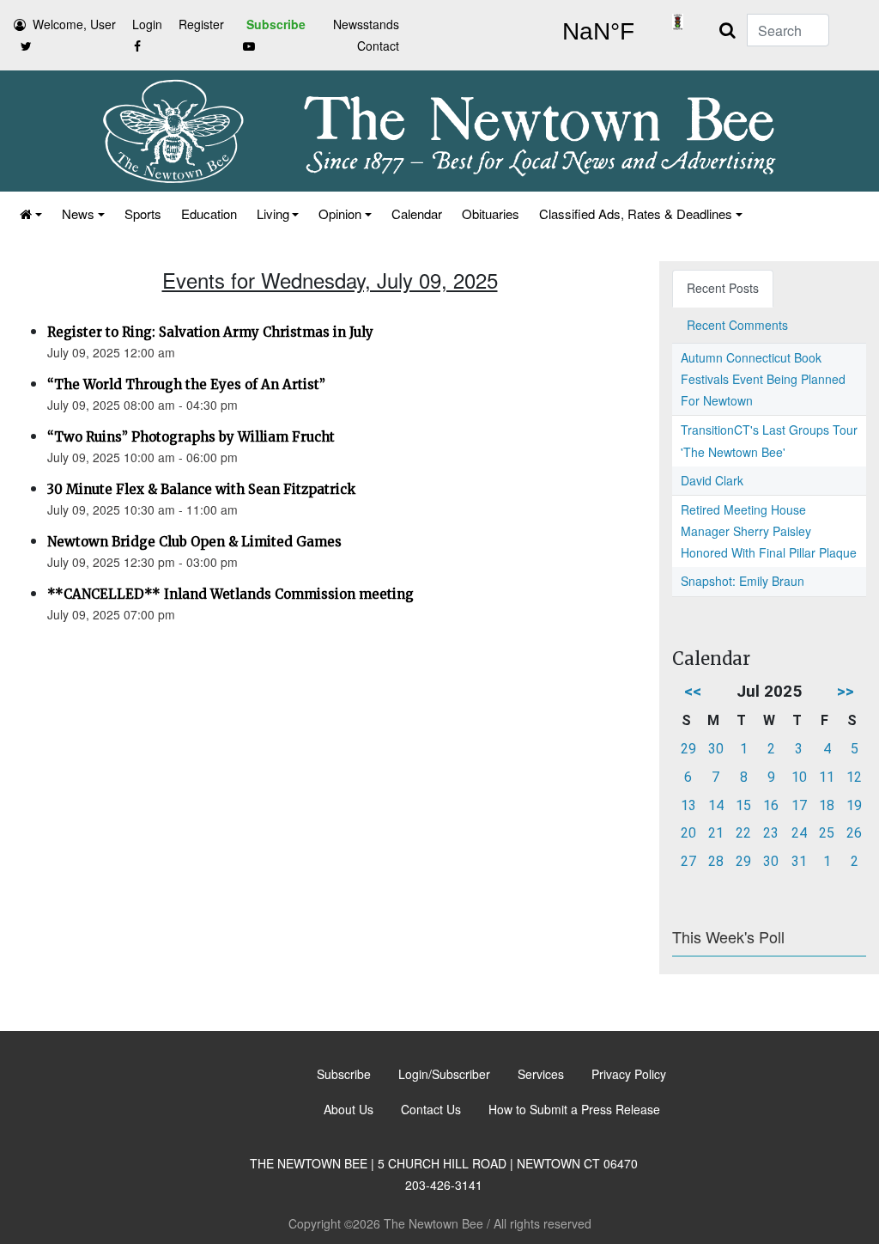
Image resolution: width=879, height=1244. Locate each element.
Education (209, 213)
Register (201, 24)
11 (826, 777)
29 (688, 749)
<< (692, 691)
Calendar (416, 213)
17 (799, 805)
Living (273, 213)
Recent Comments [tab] (737, 324)
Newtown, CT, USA (597, 31)
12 (854, 777)
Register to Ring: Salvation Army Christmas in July (210, 332)
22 (743, 833)
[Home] (29, 213)
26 (854, 833)
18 (826, 805)
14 (716, 805)
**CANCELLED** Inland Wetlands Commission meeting (230, 594)
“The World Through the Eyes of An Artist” (186, 384)
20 (688, 833)
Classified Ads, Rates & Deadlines (635, 213)
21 (716, 833)
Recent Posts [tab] (723, 287)
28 (716, 861)
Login (147, 24)
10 (799, 777)
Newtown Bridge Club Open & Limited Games (194, 542)
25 (826, 833)
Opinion (339, 213)
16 (771, 805)
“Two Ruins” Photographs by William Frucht (191, 437)
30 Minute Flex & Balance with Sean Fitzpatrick (201, 489)
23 (771, 833)
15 (743, 805)
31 (799, 861)
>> (845, 691)
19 (854, 805)
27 (688, 861)
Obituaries (490, 213)
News (78, 213)
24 (799, 833)
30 (716, 749)
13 (688, 805)
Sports (142, 213)
